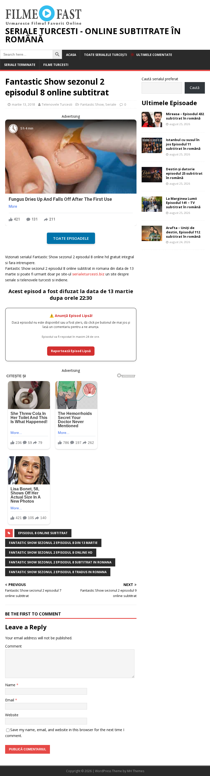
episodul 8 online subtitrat (43, 533)
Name (10, 684)
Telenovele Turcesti (57, 104)
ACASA (71, 55)
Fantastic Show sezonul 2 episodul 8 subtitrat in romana (60, 562)
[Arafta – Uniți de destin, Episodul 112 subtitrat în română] (152, 237)
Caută (195, 87)
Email (10, 700)
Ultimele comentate (154, 55)
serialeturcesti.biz (88, 274)
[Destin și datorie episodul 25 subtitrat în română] (152, 179)
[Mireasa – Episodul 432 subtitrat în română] (152, 124)
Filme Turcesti (55, 65)
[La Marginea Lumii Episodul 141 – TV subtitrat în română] (152, 208)
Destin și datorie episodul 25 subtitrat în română (184, 173)
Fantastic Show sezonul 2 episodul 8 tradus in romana (58, 572)
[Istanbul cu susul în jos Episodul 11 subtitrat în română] (152, 150)
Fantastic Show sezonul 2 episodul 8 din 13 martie (53, 543)
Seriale (110, 104)
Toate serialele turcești (105, 55)
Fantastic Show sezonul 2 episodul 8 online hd (50, 552)
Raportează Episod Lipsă (71, 351)
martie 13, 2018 (23, 104)
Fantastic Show (92, 104)
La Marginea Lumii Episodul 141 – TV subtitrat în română (183, 203)
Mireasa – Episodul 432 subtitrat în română (185, 116)
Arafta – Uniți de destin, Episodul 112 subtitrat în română (183, 232)
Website (11, 714)
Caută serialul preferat (160, 78)
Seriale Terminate (19, 65)
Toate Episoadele (71, 238)
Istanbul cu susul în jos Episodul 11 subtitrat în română (183, 144)
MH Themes (135, 771)
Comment (13, 646)
